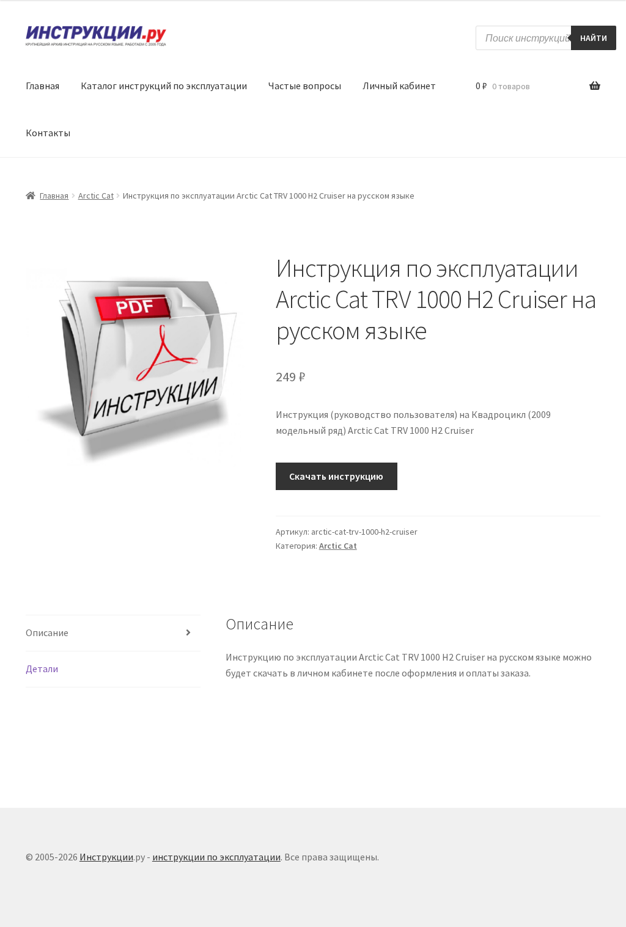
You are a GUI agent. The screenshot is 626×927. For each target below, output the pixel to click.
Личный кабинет (399, 85)
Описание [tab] (47, 632)
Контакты (48, 132)
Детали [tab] (42, 668)
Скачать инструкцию (336, 476)
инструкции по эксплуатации (216, 857)
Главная (42, 85)
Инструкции (106, 857)
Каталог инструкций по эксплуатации (164, 85)
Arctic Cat (96, 195)
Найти (593, 37)
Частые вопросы (304, 85)
